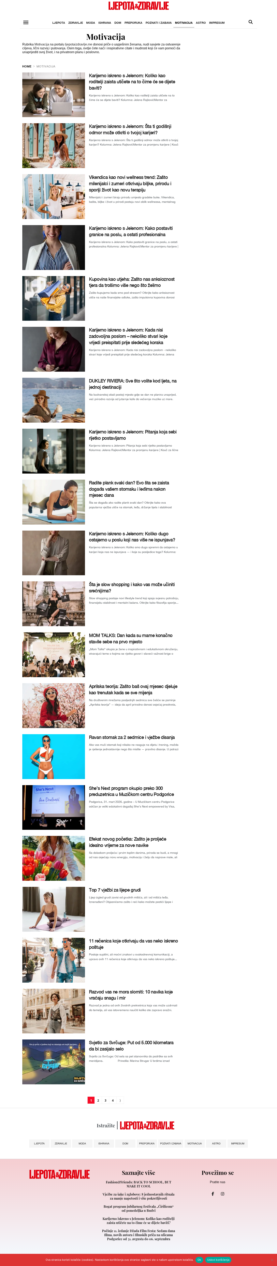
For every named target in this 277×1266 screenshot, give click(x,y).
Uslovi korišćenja (218, 1259)
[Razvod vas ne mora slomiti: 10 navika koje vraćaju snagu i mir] (53, 1011)
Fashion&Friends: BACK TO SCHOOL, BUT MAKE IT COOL (138, 1184)
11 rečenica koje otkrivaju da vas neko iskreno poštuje (133, 944)
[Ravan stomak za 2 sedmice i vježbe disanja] (53, 756)
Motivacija (184, 22)
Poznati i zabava (159, 22)
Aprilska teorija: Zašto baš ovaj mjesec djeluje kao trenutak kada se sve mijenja (133, 689)
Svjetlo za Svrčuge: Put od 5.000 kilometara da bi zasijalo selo (131, 1045)
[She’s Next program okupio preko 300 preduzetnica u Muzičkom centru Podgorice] (53, 807)
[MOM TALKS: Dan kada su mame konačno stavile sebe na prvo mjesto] (53, 654)
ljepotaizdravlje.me (78, 44)
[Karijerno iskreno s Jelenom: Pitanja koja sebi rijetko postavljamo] (53, 451)
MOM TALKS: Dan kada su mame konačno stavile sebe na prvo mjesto (131, 638)
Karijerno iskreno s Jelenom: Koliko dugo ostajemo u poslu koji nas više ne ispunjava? (132, 537)
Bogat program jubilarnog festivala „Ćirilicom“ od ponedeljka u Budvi (139, 1208)
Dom (117, 22)
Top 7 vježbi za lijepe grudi (115, 890)
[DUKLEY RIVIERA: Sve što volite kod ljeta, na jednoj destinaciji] (53, 400)
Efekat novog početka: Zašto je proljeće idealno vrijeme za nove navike (127, 842)
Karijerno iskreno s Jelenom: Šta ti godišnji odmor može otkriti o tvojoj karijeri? (130, 129)
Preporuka (133, 22)
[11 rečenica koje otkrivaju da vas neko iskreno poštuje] (53, 960)
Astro (201, 22)
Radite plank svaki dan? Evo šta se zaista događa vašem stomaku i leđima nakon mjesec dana (129, 489)
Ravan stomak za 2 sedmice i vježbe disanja (132, 737)
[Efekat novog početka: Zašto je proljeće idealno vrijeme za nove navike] (53, 858)
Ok (199, 1259)
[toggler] (25, 22)
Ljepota (58, 22)
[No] (272, 1260)
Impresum (217, 22)
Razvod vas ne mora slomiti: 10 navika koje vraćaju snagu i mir (131, 995)
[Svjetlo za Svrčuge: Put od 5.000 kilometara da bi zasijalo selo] (53, 1061)
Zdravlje (75, 22)
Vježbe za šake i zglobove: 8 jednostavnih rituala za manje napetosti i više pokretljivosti (138, 1196)
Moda (90, 22)
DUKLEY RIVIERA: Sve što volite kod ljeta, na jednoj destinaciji (133, 384)
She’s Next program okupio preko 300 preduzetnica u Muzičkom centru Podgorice (131, 791)
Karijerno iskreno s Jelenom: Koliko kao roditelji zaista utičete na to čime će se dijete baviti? (132, 82)
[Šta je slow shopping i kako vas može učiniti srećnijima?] (53, 603)
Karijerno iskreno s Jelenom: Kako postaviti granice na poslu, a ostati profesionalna (131, 231)
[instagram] (222, 1194)
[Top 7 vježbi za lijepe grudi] (53, 909)
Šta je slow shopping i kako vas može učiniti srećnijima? (132, 587)
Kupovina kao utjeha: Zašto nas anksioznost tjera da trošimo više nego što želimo (132, 282)
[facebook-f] (213, 1194)
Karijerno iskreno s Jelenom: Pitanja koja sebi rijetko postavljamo (133, 435)
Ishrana (104, 22)
